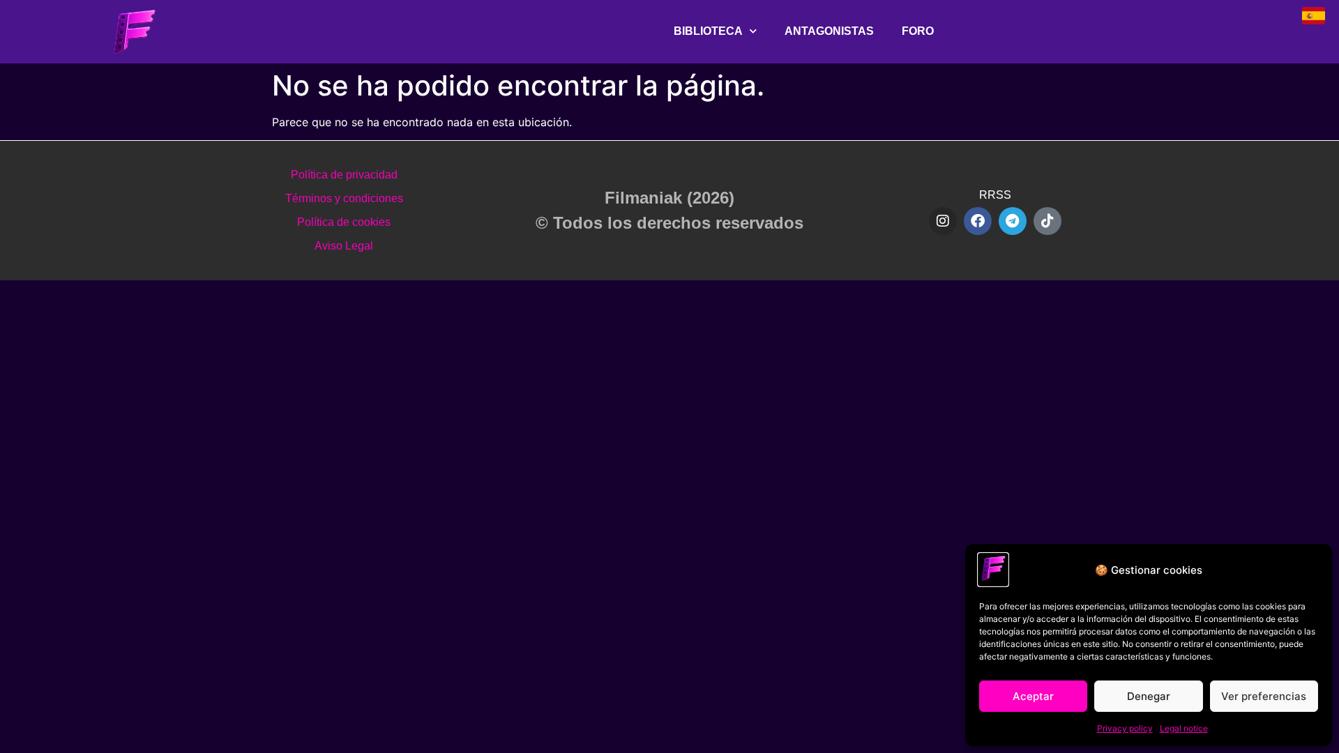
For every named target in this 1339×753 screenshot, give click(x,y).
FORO (918, 31)
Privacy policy (1125, 728)
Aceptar (1033, 696)
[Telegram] (1013, 221)
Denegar (1148, 696)
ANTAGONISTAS (829, 31)
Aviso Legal (344, 246)
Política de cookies (344, 222)
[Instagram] (943, 221)
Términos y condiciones (344, 198)
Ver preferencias (1263, 696)
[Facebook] (978, 221)
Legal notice (1184, 728)
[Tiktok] (1047, 221)
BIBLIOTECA (708, 31)
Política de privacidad (344, 175)
